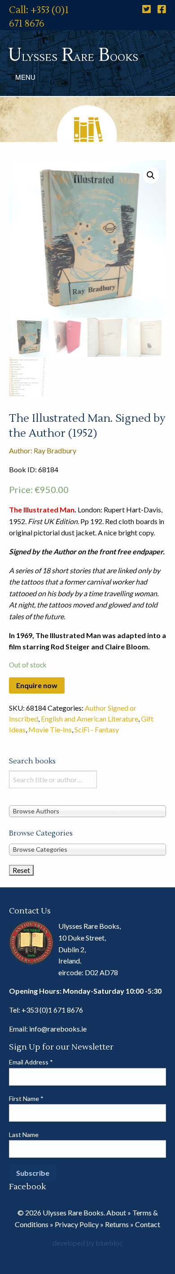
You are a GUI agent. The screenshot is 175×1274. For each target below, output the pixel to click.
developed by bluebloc (87, 1242)
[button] (151, 175)
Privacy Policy (77, 1224)
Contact (147, 1224)
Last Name (24, 1134)
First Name (26, 1098)
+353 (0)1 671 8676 (52, 1009)
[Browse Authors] (87, 810)
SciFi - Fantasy (96, 729)
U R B (73, 55)
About (116, 1212)
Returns (117, 1224)
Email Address (31, 1062)
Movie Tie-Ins (50, 729)
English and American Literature (89, 718)
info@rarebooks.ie (58, 1028)
